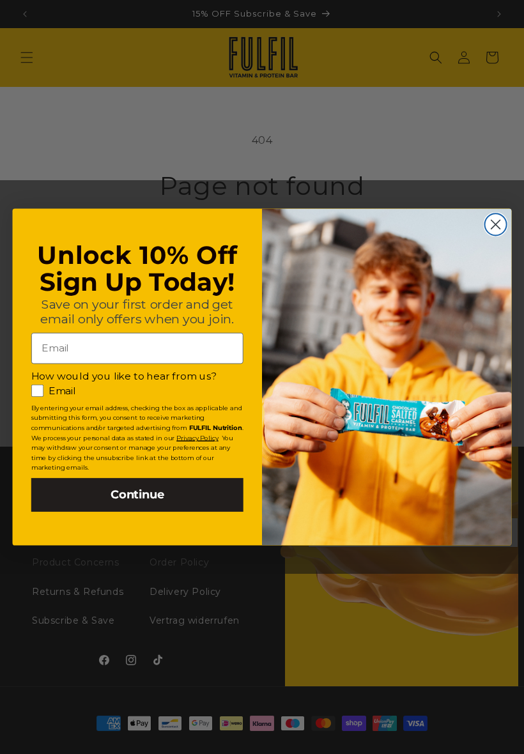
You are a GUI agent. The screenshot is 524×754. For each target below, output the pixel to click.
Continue (137, 494)
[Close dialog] (496, 224)
